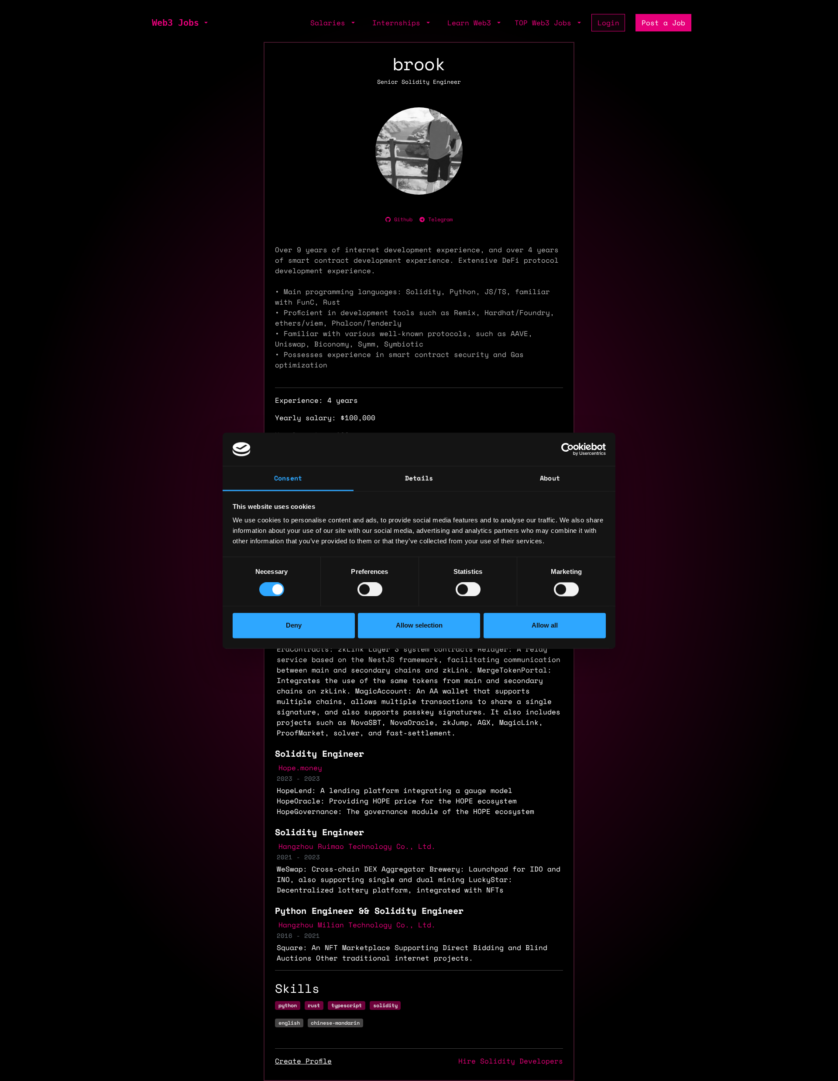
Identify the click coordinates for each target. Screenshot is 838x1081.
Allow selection (419, 625)
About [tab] (550, 478)
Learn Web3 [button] (471, 22)
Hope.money (300, 767)
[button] (205, 22)
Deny (294, 625)
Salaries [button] (330, 22)
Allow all (545, 625)
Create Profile (303, 1061)
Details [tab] (419, 478)
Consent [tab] (288, 478)
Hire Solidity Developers (510, 1061)
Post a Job (663, 22)
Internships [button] (398, 22)
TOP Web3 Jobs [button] (545, 22)
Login (608, 22)
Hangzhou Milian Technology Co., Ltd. (357, 925)
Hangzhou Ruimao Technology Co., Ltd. (357, 846)
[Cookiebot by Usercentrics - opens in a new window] (567, 449)
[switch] (369, 589)
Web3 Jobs (175, 22)
